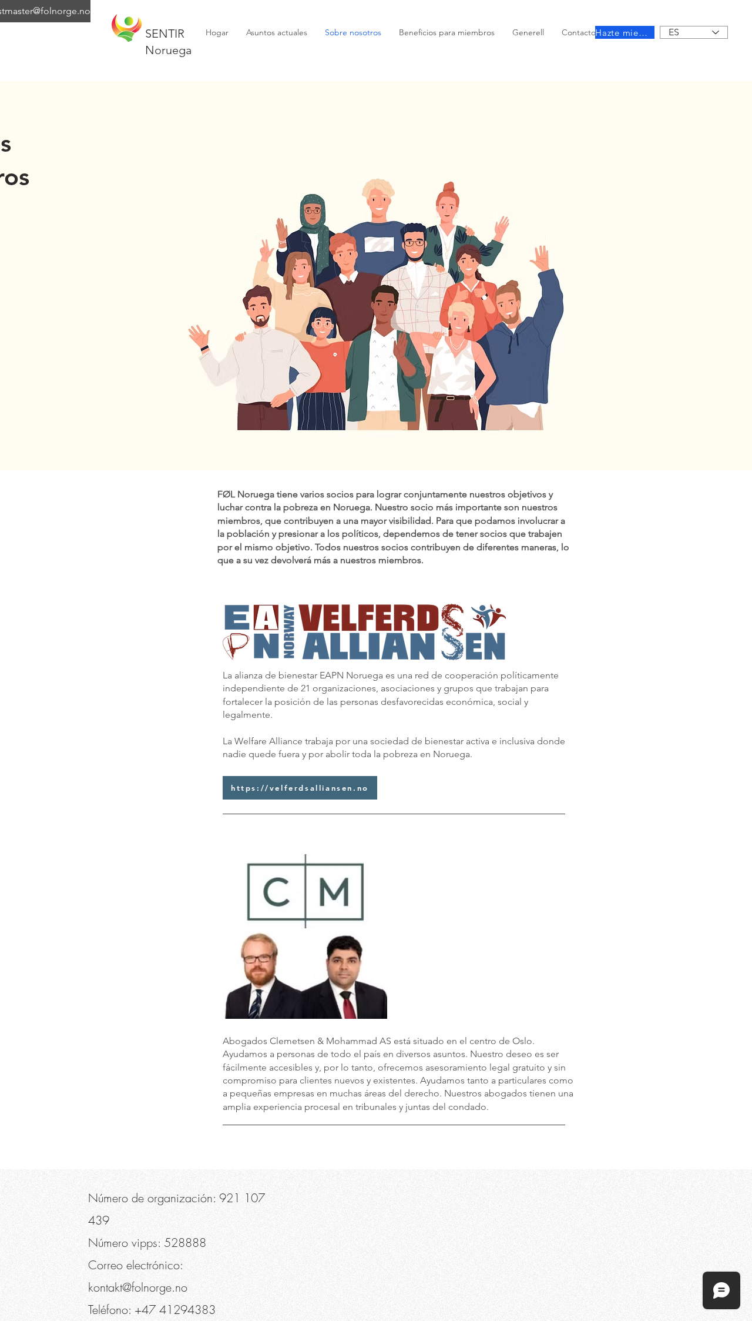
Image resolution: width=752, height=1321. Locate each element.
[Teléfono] (107, 12)
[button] (154, 12)
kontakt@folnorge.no (137, 1287)
